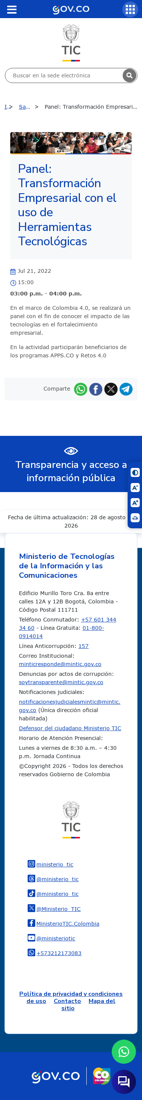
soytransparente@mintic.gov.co (61, 682)
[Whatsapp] (80, 388)
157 (83, 646)
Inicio (11, 106)
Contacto (67, 1001)
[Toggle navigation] (12, 9)
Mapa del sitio (88, 1004)
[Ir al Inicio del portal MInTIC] (71, 42)
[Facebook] (95, 388)
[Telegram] (126, 388)
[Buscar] (129, 75)
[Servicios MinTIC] (130, 9)
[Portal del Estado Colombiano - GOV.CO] (70, 9)
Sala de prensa (30, 106)
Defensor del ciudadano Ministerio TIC (70, 728)
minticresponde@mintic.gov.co (60, 664)
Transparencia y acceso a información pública (71, 471)
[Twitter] (111, 388)
